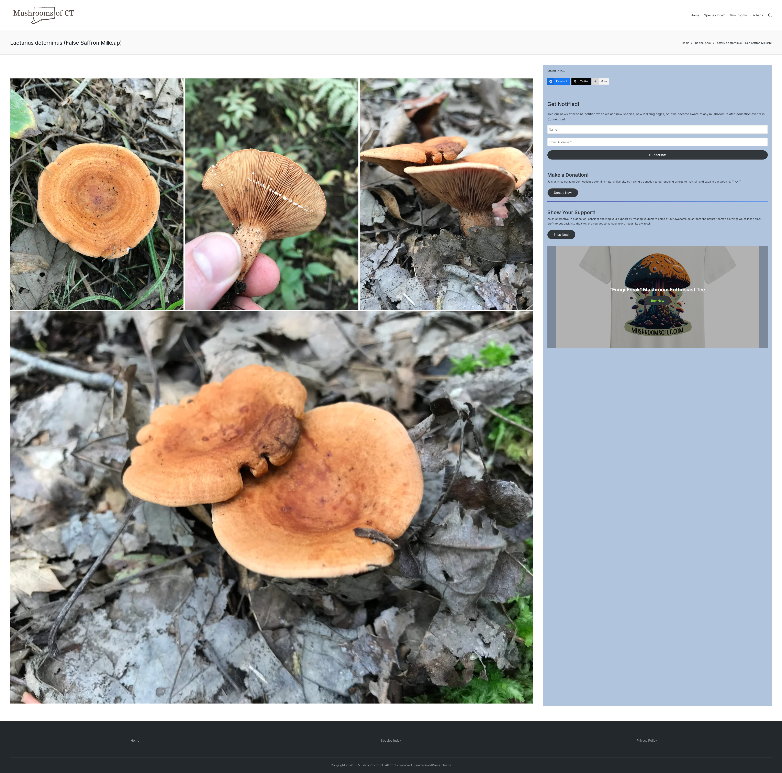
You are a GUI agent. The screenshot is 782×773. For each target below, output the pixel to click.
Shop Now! (561, 235)
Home (135, 740)
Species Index (391, 740)
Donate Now (563, 193)
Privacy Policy (647, 740)
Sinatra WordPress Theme (432, 765)
